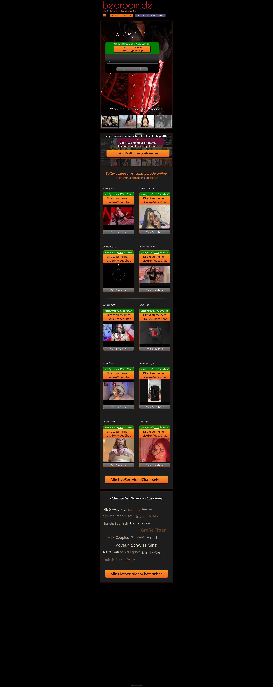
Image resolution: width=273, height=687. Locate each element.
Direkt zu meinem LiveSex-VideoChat (132, 49)
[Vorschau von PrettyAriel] (118, 450)
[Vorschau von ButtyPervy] (118, 343)
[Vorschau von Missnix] (154, 450)
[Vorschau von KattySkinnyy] (154, 401)
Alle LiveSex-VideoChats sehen (136, 479)
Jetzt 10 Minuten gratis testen (138, 153)
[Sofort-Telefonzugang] (108, 14)
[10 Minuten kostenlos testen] (107, 14)
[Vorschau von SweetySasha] (154, 216)
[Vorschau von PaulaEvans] (118, 264)
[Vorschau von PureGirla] (118, 401)
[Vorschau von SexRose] (154, 343)
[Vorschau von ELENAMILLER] (154, 285)
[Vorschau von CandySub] (118, 226)
